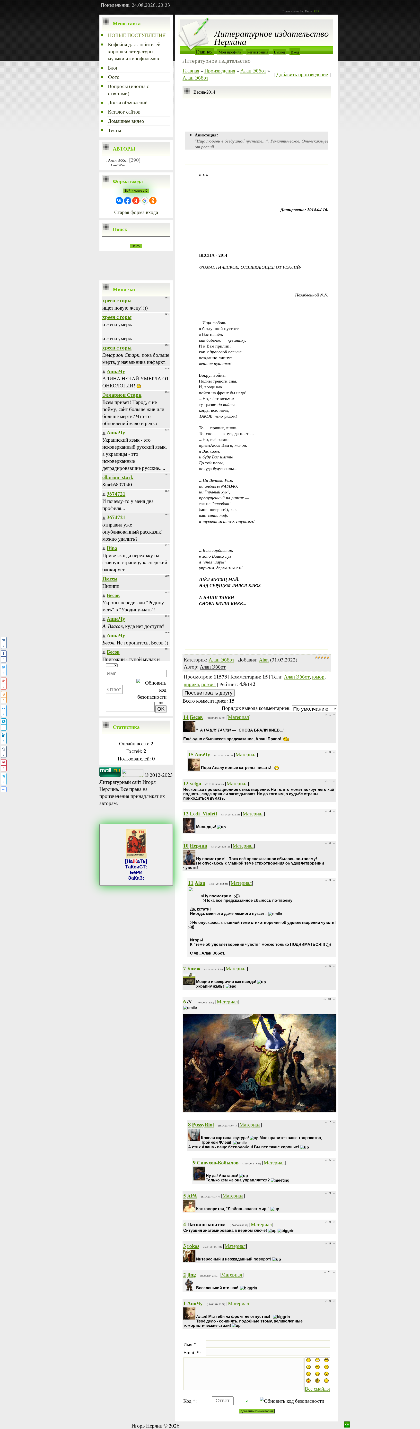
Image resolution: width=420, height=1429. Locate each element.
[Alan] (201, 890)
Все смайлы (317, 1388)
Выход (279, 51)
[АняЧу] (201, 762)
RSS (316, 11)
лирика (191, 684)
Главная (204, 51)
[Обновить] (158, 665)
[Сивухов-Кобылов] (206, 1170)
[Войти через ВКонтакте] (119, 200)
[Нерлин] (196, 853)
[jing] (196, 1282)
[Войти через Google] (144, 201)
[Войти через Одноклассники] (153, 200)
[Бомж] (196, 976)
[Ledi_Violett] (196, 821)
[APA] (196, 1203)
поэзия (208, 684)
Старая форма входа (136, 211)
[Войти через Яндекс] (136, 200)
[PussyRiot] (201, 1132)
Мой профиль (230, 51)
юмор (318, 676)
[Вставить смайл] (164, 665)
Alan (264, 659)
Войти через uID (136, 190)
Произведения (219, 70)
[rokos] (196, 1253)
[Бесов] (196, 724)
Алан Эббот (118, 160)
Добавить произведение (302, 74)
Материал (238, 716)
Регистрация (257, 51)
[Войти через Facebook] (127, 200)
